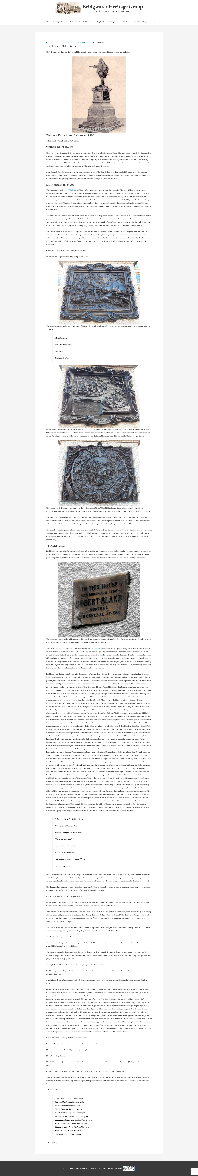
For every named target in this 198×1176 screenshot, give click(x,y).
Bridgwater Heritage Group (113, 6)
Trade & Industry (71, 22)
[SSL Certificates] (129, 1168)
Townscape (111, 22)
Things (144, 22)
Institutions (87, 22)
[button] (154, 22)
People (99, 22)
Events (123, 22)
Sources (133, 22)
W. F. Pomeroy (73, 190)
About (45, 22)
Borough (56, 22)
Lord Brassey (95, 648)
